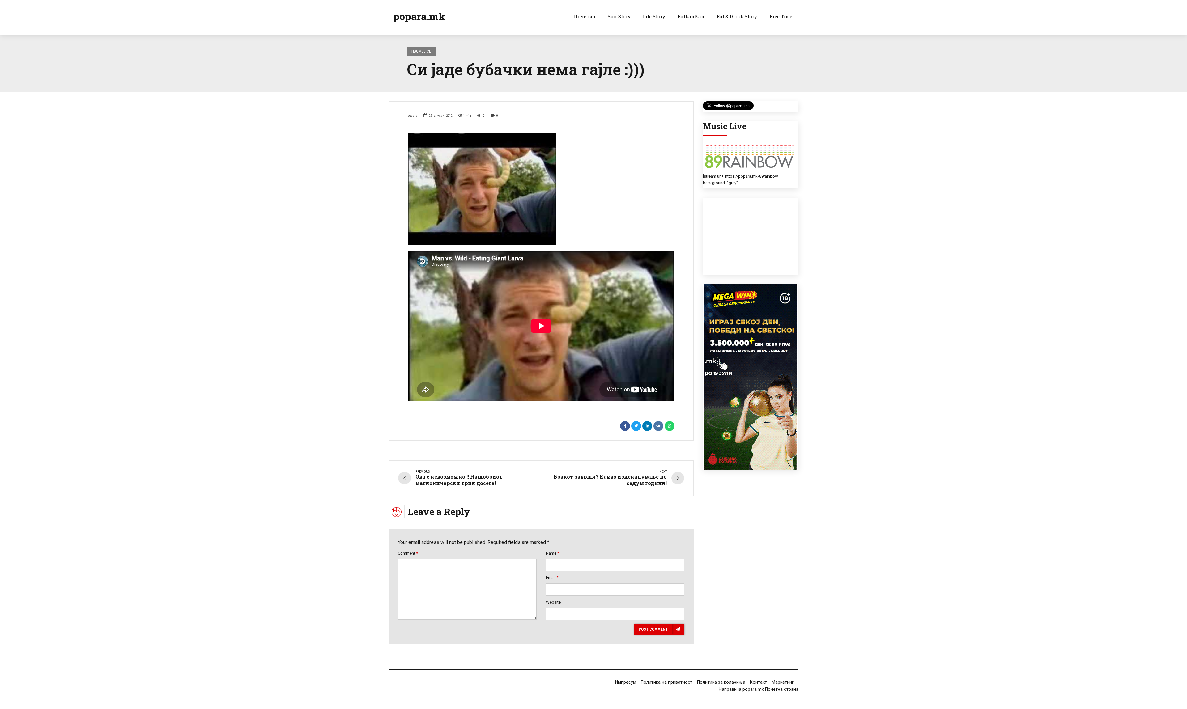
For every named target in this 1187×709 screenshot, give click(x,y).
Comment (408, 553)
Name (552, 553)
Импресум (625, 682)
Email (552, 577)
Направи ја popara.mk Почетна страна (758, 689)
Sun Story (619, 16)
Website (553, 602)
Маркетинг (783, 682)
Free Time (780, 16)
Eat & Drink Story (737, 16)
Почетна (584, 16)
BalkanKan (691, 16)
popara (412, 116)
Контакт (758, 682)
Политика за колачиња (721, 682)
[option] (541, 189)
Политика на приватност (666, 682)
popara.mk (419, 16)
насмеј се (421, 51)
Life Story (654, 16)
